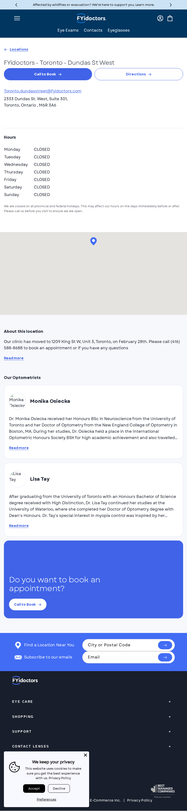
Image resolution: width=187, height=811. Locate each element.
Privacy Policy (139, 800)
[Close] (85, 755)
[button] (171, 5)
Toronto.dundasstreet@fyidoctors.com (42, 91)
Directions (136, 74)
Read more (14, 358)
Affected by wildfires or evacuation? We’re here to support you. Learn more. (93, 4)
